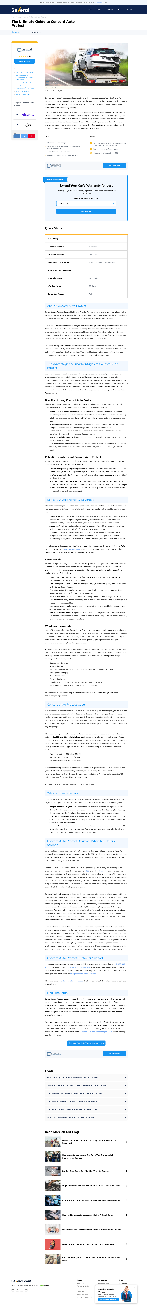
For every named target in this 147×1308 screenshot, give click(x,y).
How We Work (82, 1294)
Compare (36, 32)
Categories (109, 9)
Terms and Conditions (85, 1297)
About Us (80, 1283)
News (90, 9)
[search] (119, 9)
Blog (98, 9)
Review (15, 32)
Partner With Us (83, 1286)
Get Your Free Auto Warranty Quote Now (86, 1043)
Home (13, 17)
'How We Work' (99, 2)
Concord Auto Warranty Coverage (23, 84)
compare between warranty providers (96, 1032)
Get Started (86, 211)
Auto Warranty (23, 17)
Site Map (123, 1283)
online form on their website (78, 967)
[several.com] (20, 9)
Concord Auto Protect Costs (25, 88)
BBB (87, 871)
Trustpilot (103, 871)
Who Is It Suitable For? (23, 91)
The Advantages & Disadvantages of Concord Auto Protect (24, 78)
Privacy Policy (82, 1289)
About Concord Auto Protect (25, 72)
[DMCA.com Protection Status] (45, 1286)
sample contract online (71, 549)
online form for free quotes (72, 981)
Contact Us (81, 1292)
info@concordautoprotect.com (83, 973)
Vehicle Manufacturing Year (86, 198)
